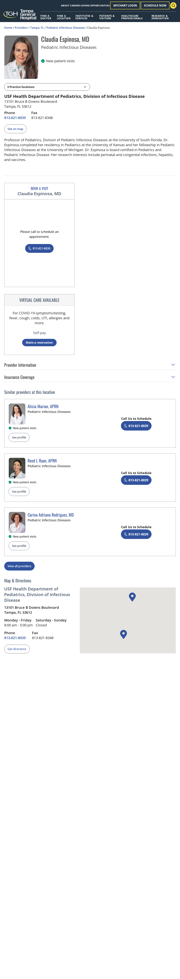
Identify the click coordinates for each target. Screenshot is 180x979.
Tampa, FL (37, 28)
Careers (75, 5)
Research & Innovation (160, 17)
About (65, 5)
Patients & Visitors (107, 17)
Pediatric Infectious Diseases (65, 28)
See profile (19, 437)
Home (8, 28)
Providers (21, 28)
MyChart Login (125, 5)
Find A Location (63, 17)
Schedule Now (155, 5)
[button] (47, 87)
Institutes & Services (84, 17)
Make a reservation (39, 342)
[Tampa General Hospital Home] (20, 15)
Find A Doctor (45, 17)
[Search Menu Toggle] (173, 5)
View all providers (19, 566)
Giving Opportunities (95, 5)
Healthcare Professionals (132, 17)
